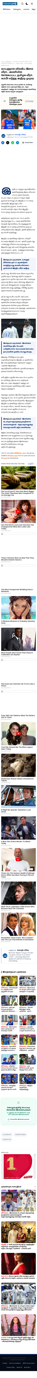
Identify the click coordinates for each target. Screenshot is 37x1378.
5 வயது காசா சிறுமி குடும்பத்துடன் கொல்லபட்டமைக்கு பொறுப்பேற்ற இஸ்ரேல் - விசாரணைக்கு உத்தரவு (18, 1340)
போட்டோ (27, 1367)
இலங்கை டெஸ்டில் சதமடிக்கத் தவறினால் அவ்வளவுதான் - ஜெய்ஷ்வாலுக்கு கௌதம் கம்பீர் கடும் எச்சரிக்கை (17, 1216)
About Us (19, 1367)
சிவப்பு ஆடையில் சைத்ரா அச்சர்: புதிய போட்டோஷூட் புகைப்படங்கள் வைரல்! (18, 1277)
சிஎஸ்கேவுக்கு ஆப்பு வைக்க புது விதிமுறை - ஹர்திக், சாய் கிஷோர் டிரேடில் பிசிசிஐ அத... (27, 1050)
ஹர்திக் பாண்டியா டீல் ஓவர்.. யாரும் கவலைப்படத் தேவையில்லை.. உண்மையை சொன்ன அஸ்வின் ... (27, 1031)
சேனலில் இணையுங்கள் (19, 1119)
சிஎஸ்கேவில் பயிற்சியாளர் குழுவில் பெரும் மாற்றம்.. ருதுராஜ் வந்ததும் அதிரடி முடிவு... (9, 992)
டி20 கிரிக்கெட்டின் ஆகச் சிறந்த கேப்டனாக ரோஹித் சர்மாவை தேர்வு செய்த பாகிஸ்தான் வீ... (26, 1070)
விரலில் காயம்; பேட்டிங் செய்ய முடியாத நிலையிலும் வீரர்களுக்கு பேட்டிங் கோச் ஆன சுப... (9, 1070)
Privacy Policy (11, 1367)
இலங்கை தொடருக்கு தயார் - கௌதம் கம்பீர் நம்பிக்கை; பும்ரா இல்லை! (9, 1031)
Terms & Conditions (15, 1363)
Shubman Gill (7, 1139)
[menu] (31, 3)
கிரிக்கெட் (7, 9)
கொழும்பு (17, 9)
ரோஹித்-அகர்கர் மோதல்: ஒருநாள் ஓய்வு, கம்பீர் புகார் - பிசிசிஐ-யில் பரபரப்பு (9, 1089)
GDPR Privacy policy (28, 1363)
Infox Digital (28, 1360)
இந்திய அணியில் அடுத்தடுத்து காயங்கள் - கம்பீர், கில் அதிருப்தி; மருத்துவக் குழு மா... (27, 1090)
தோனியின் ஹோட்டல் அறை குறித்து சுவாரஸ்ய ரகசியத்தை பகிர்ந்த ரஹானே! (8, 1050)
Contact (5, 1363)
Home (3, 61)
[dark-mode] (27, 3)
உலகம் (26, 9)
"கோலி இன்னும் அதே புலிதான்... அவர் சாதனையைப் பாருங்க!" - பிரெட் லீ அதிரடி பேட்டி (26, 1012)
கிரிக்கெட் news (20, 453)
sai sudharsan (7, 1135)
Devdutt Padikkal (20, 1135)
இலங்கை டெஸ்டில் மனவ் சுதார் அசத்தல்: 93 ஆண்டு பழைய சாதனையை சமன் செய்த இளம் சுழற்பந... (27, 992)
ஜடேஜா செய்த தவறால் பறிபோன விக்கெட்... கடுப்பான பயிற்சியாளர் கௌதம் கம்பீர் (9, 1012)
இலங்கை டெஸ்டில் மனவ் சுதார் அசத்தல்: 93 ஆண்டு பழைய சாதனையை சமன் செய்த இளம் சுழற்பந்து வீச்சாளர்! (17, 1308)
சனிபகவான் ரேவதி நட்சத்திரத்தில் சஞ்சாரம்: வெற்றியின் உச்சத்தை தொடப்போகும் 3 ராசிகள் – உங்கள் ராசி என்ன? (17, 1248)
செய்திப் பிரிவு (20, 135)
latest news (14, 456)
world (5, 458)
